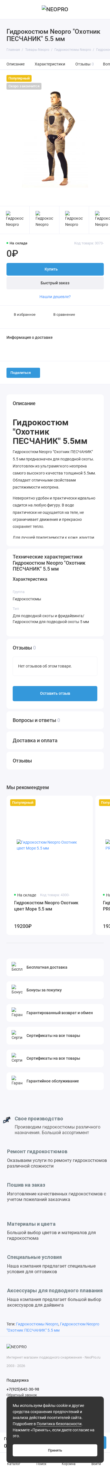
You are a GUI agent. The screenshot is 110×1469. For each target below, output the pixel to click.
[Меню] (9, 9)
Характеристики (50, 64)
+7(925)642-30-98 (22, 1389)
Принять (55, 1450)
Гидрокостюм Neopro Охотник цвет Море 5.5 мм (46, 906)
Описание (15, 64)
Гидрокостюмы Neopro (37, 1324)
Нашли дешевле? (55, 296)
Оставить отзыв (55, 693)
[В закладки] (85, 802)
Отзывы (84, 64)
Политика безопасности (59, 1424)
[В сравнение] (76, 802)
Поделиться (20, 373)
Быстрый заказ (55, 283)
